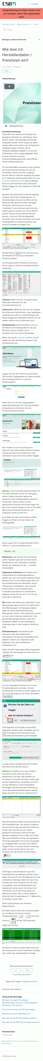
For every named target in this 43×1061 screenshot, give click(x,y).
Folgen (7, 71)
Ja (15, 970)
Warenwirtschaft (23, 24)
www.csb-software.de (26, 337)
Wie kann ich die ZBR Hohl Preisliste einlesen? (21, 1022)
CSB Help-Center (8, 24)
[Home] (9, 5)
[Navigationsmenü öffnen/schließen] (28, 4)
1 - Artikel (35, 24)
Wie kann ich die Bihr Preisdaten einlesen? (19, 1018)
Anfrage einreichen (29, 981)
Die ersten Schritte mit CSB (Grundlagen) (19, 1009)
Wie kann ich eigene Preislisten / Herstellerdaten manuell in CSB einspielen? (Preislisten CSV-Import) (20, 1002)
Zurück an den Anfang (11, 989)
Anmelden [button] (35, 4)
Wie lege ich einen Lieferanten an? (16, 1014)
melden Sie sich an (12, 1041)
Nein (27, 970)
